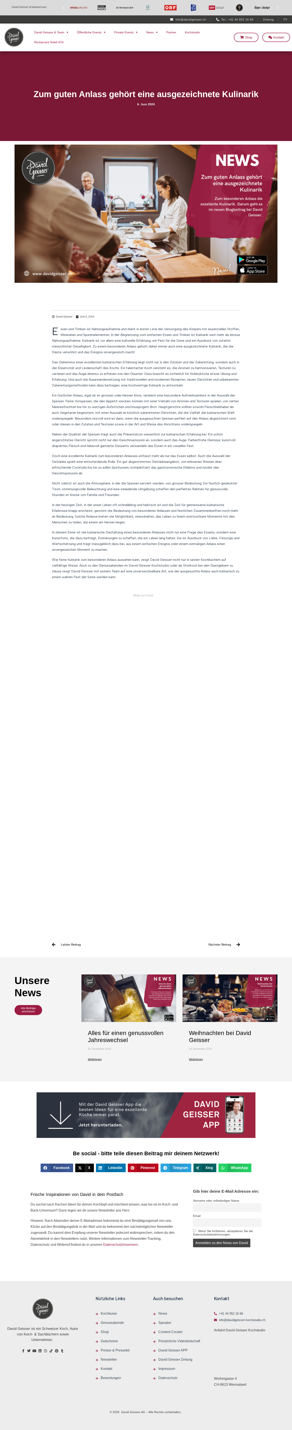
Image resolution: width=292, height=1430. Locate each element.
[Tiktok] (51, 1351)
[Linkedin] (40, 1351)
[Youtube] (34, 1351)
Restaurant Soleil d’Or (49, 42)
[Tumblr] (62, 1351)
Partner (171, 32)
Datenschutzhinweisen (120, 1244)
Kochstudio (192, 32)
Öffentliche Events (89, 32)
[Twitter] (29, 1351)
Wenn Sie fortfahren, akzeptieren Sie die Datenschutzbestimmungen (223, 1232)
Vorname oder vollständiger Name (216, 1200)
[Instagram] (45, 1351)
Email (197, 1216)
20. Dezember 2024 (200, 1048)
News (150, 32)
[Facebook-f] (23, 1351)
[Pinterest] (56, 1351)
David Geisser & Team (49, 32)
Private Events (124, 32)
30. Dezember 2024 (99, 1048)
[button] (63, 7)
